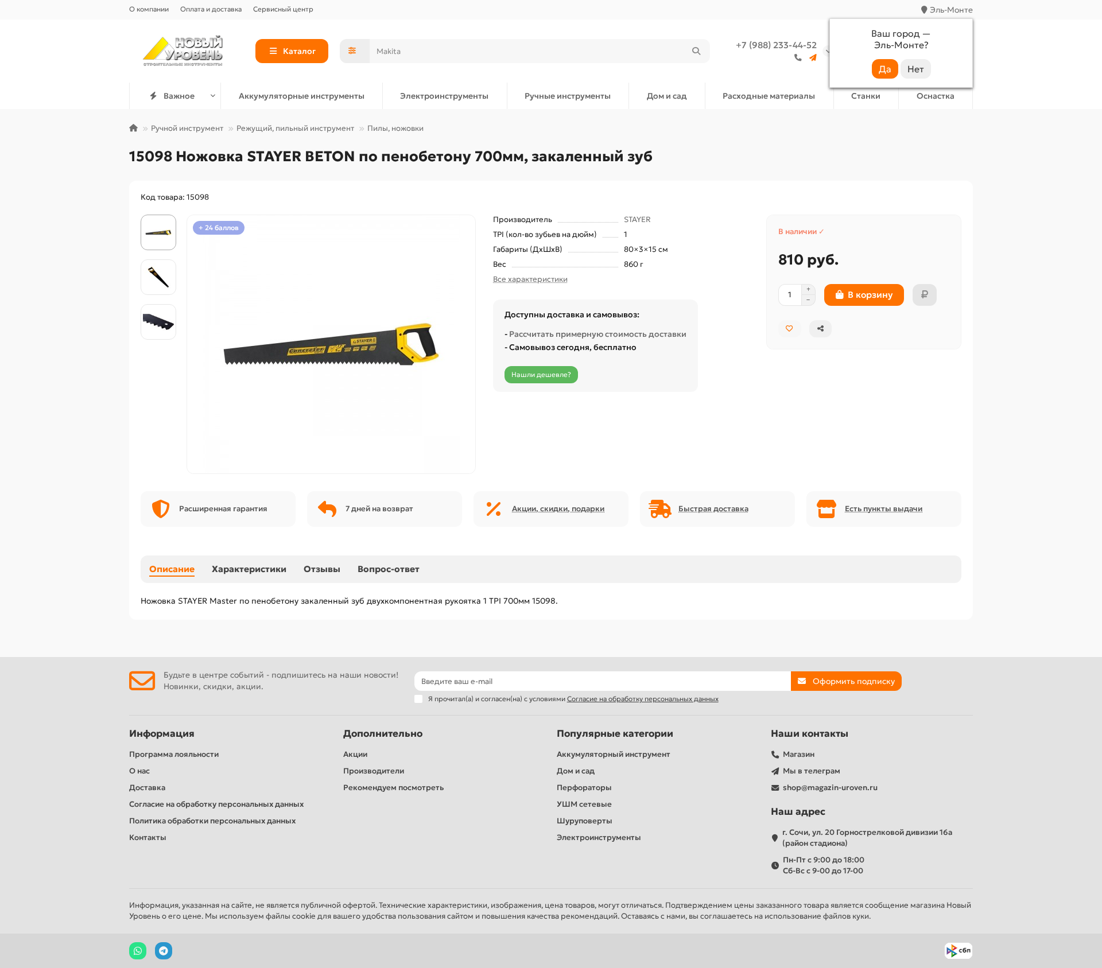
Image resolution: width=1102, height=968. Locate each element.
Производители (373, 771)
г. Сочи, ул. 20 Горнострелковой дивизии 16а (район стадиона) (867, 837)
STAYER (637, 219)
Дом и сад (667, 96)
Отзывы (322, 568)
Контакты (147, 837)
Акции (355, 754)
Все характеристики (530, 279)
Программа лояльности (174, 754)
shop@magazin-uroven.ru (830, 787)
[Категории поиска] (355, 51)
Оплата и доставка (211, 9)
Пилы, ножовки (395, 128)
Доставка (147, 787)
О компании (149, 9)
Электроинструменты (444, 96)
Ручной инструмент (187, 128)
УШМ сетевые (584, 804)
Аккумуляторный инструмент (613, 754)
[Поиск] (696, 51)
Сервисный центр (283, 9)
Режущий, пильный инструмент (295, 128)
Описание (172, 568)
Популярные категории (615, 734)
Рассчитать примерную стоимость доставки (597, 334)
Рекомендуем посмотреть (393, 787)
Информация (162, 734)
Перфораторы (584, 787)
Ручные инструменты (568, 96)
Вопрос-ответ (389, 568)
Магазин (798, 754)
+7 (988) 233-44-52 (776, 45)
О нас (139, 771)
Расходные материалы (769, 96)
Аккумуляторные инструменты (301, 96)
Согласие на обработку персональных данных (216, 804)
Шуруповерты (584, 821)
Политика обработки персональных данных (212, 821)
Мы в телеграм (811, 771)
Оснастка (935, 96)
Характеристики (249, 568)
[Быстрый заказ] (925, 295)
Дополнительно (382, 734)
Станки (865, 96)
